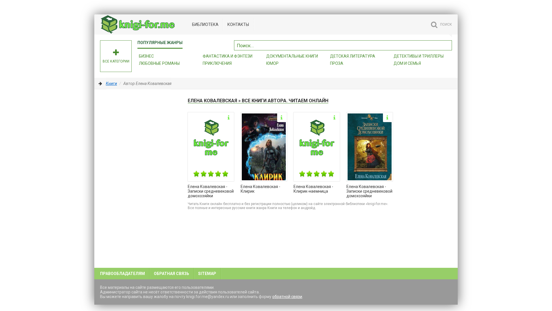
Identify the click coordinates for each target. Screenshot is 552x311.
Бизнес (146, 56)
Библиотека (205, 24)
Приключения (217, 63)
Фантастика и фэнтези (227, 56)
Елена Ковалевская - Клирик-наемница (313, 189)
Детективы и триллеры (419, 56)
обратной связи (287, 296)
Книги (111, 83)
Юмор (272, 63)
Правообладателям (122, 273)
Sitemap (207, 273)
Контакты (238, 24)
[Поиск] (447, 44)
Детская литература (352, 56)
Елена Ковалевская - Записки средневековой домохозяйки (211, 191)
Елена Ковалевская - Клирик (260, 189)
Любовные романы (159, 63)
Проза (336, 63)
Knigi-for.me (143, 24)
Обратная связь (171, 273)
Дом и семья (407, 63)
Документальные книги (292, 56)
